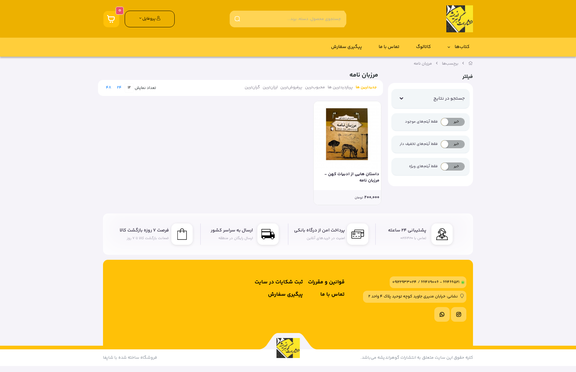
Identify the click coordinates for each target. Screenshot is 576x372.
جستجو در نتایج (449, 98)
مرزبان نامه (423, 64)
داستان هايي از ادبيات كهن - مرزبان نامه (351, 177)
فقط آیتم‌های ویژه (423, 166)
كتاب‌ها (462, 47)
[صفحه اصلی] (470, 64)
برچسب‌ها (450, 64)
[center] (237, 19)
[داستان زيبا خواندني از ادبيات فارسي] (347, 135)
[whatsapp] (442, 314)
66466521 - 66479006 (440, 282)
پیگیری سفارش (346, 47)
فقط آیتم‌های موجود (421, 122)
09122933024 (404, 282)
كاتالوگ (423, 47)
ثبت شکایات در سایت (279, 282)
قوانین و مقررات (326, 282)
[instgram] (459, 314)
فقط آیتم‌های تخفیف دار (419, 144)
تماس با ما (389, 47)
